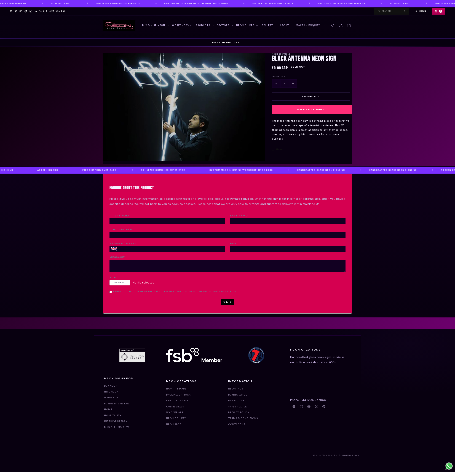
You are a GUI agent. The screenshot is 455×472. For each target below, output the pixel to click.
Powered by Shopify (349, 455)
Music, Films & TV (116, 427)
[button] (155, 25)
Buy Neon (110, 385)
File (112, 277)
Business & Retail (116, 403)
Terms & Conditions (243, 418)
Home (108, 409)
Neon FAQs (235, 388)
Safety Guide (237, 406)
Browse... (120, 282)
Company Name (122, 229)
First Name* (119, 215)
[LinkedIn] (35, 11)
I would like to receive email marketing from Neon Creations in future (175, 291)
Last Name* (239, 215)
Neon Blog (174, 424)
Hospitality (112, 415)
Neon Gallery (176, 418)
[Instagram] (31, 11)
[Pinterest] (26, 11)
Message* (117, 257)
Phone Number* (122, 243)
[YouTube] (21, 11)
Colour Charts (177, 400)
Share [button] (279, 149)
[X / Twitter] (11, 11)
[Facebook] (16, 11)
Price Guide (236, 400)
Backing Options (178, 394)
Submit (227, 302)
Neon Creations (330, 455)
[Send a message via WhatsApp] (449, 466)
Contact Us (236, 424)
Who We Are (174, 412)
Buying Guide (237, 394)
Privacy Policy (239, 412)
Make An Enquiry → (227, 42)
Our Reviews (175, 406)
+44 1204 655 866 (54, 11)
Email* (235, 243)
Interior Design (115, 421)
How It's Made (176, 388)
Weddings (111, 397)
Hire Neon (111, 391)
